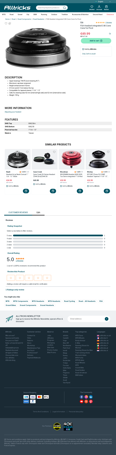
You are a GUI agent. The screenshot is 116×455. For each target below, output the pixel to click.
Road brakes (80, 370)
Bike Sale (50, 347)
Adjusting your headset (13, 112)
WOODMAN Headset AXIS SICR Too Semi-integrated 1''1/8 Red (71, 175)
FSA (81, 22)
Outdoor (54, 14)
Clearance (110, 14)
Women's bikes (80, 355)
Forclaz (66, 365)
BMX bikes (79, 375)
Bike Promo (51, 352)
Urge (65, 340)
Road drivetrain (81, 373)
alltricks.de (104, 343)
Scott (65, 380)
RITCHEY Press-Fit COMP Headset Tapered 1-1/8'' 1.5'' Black (97, 175)
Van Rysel (66, 383)
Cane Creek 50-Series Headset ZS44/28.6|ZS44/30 (44, 175)
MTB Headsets (38, 301)
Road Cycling (69, 301)
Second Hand (97, 14)
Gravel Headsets (47, 305)
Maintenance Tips (33, 348)
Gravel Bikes (11, 305)
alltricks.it (104, 345)
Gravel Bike (79, 368)
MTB (4, 14)
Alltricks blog (10, 360)
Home (7, 19)
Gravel (20, 14)
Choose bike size (11, 355)
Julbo (65, 358)
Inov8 (65, 350)
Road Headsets (38, 19)
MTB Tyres (79, 335)
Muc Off (66, 343)
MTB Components (20, 301)
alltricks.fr (104, 338)
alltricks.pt (104, 348)
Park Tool (66, 348)
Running (44, 14)
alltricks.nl (104, 350)
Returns (30, 340)
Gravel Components (28, 305)
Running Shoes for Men (84, 350)
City (28, 14)
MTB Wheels (79, 338)
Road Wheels (80, 363)
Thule (65, 375)
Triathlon (65, 14)
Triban (65, 363)
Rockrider (66, 360)
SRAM (65, 378)
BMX (35, 14)
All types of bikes (11, 353)
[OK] (106, 319)
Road (11, 14)
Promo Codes (52, 350)
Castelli (66, 338)
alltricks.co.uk (105, 335)
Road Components (24, 19)
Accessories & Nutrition (80, 14)
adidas (65, 335)
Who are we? (10, 335)
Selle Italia (67, 368)
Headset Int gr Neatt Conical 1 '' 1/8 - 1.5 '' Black (17, 175)
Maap (65, 353)
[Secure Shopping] (36, 399)
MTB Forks (79, 358)
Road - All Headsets (87, 301)
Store (29, 343)
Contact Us (31, 335)
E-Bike (77, 343)
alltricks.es (104, 340)
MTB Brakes (79, 360)
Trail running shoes (82, 353)
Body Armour (80, 340)
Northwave (67, 345)
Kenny (65, 355)
